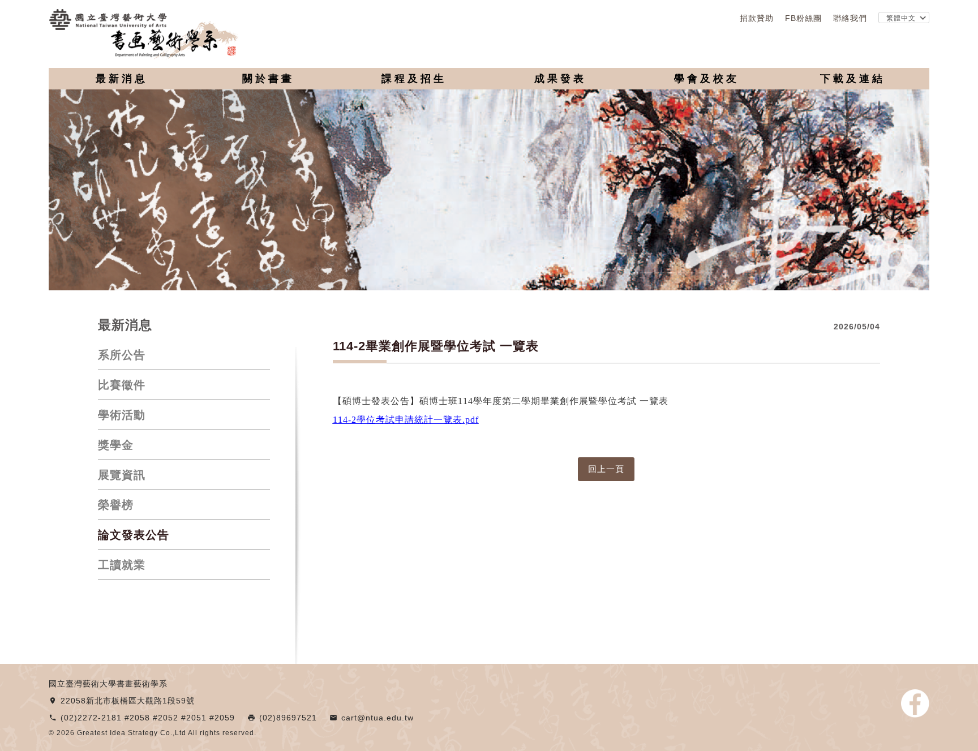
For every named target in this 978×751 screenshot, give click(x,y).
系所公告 (121, 355)
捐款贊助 (757, 18)
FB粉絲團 (803, 18)
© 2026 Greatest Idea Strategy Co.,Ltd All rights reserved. (152, 732)
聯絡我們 (850, 18)
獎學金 (116, 445)
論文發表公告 (133, 535)
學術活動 (121, 415)
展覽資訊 (121, 475)
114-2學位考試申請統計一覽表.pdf (406, 419)
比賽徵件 (121, 385)
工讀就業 (121, 565)
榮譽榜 (116, 505)
